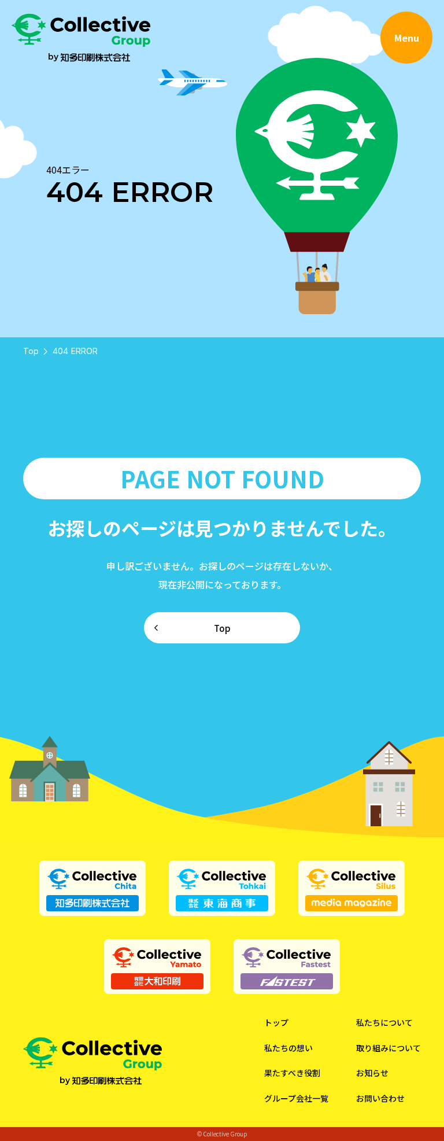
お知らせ (372, 1073)
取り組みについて (388, 1048)
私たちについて (384, 1022)
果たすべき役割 (292, 1073)
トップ (276, 1022)
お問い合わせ (380, 1098)
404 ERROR (75, 351)
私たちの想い (288, 1048)
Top (31, 351)
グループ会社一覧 (296, 1098)
